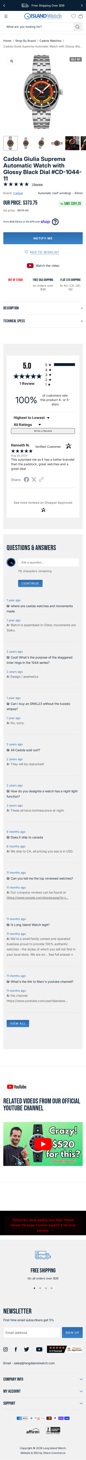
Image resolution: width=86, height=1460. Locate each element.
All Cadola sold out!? (25, 750)
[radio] (60, 364)
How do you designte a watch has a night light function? (42, 793)
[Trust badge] (65, 1349)
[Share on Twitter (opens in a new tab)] (34, 479)
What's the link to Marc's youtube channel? (42, 981)
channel (21, 995)
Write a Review (43, 430)
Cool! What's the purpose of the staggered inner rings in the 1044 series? (40, 659)
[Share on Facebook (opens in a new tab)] (26, 480)
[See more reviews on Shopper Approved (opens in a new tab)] (41, 480)
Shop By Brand (25, 40)
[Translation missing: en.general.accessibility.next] (82, 5)
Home (7, 40)
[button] (11, 143)
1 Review (37, 184)
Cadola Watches (50, 40)
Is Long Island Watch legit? (30, 925)
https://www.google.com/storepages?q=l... (37, 897)
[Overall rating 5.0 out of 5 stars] (16, 185)
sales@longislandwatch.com (34, 1363)
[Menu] (6, 16)
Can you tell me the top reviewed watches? (42, 878)
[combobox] (38, 26)
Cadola (18, 193)
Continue (30, 583)
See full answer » (61, 954)
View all (18, 1023)
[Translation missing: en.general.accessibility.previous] (4, 5)
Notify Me (43, 238)
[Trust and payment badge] (53, 1430)
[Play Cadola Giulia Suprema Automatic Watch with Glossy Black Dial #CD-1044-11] (43, 1144)
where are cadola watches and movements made (40, 608)
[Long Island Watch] (43, 16)
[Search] (77, 26)
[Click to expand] (12, 61)
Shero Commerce (54, 1453)
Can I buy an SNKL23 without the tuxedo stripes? (38, 706)
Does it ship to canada (27, 837)
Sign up (72, 1332)
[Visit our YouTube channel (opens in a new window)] (16, 1086)
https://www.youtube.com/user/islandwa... (37, 1001)
